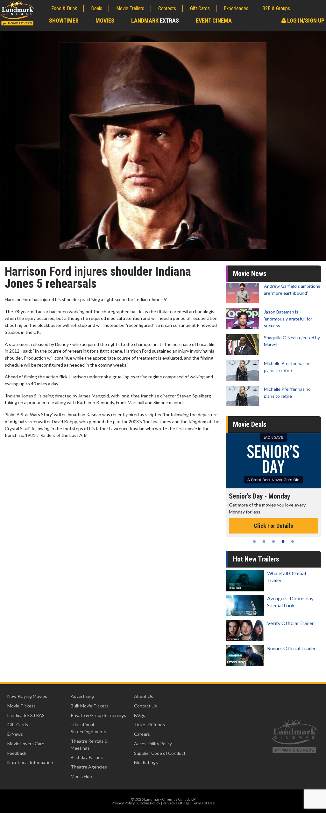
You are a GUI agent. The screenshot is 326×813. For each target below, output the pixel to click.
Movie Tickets (21, 705)
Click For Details (273, 525)
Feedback (16, 753)
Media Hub (81, 776)
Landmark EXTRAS (26, 715)
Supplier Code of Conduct (160, 753)
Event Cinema (214, 20)
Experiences (236, 8)
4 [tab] (283, 541)
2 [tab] (264, 541)
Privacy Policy (123, 803)
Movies (105, 20)
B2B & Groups (276, 8)
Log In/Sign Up (305, 20)
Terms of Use (203, 803)
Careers (142, 734)
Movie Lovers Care (25, 743)
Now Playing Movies (27, 696)
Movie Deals (249, 424)
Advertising (82, 696)
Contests (167, 8)
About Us (143, 696)
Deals (96, 8)
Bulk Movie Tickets (90, 705)
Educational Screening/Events (88, 728)
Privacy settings (176, 803)
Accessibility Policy (153, 743)
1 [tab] (254, 541)
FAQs (139, 715)
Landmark (155, 20)
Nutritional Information (30, 762)
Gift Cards (200, 8)
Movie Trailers (130, 8)
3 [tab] (273, 541)
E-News (15, 734)
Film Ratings (146, 762)
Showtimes (64, 20)
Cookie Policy (148, 803)
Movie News (249, 274)
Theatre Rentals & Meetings (89, 744)
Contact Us (145, 705)
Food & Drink (64, 8)
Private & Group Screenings (98, 715)
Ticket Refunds (149, 724)
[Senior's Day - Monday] (273, 460)
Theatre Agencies (89, 766)
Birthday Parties (87, 757)
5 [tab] (292, 541)
